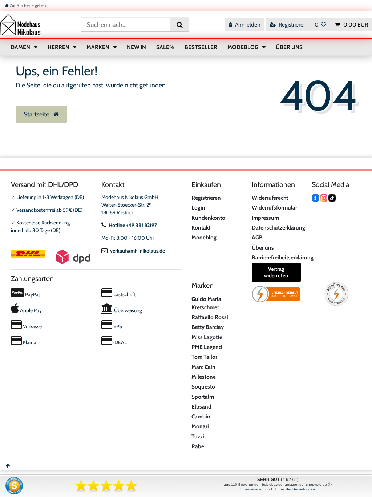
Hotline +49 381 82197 (133, 225)
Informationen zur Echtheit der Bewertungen (277, 489)
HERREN (59, 47)
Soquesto (203, 386)
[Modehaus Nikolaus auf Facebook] (315, 197)
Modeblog (204, 237)
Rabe (197, 446)
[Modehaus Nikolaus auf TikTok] (332, 197)
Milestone (203, 376)
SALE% (165, 47)
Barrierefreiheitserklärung (283, 257)
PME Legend (206, 346)
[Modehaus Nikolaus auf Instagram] (323, 197)
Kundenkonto (208, 217)
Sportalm (202, 396)
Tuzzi (197, 436)
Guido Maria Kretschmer (206, 303)
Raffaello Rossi (209, 317)
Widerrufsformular (274, 207)
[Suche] (179, 24)
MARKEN (98, 47)
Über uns (263, 247)
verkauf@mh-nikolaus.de (137, 250)
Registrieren (206, 197)
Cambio (200, 416)
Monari (200, 426)
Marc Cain (203, 366)
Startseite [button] (37, 114)
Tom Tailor (204, 356)
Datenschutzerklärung (278, 227)
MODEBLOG (243, 47)
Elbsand (201, 406)
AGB (257, 237)
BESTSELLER (201, 47)
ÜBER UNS (289, 47)
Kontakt (200, 227)
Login (198, 207)
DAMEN (21, 47)
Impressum (265, 217)
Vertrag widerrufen (276, 272)
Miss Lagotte (206, 337)
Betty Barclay (207, 326)
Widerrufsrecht (270, 197)
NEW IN (136, 47)
